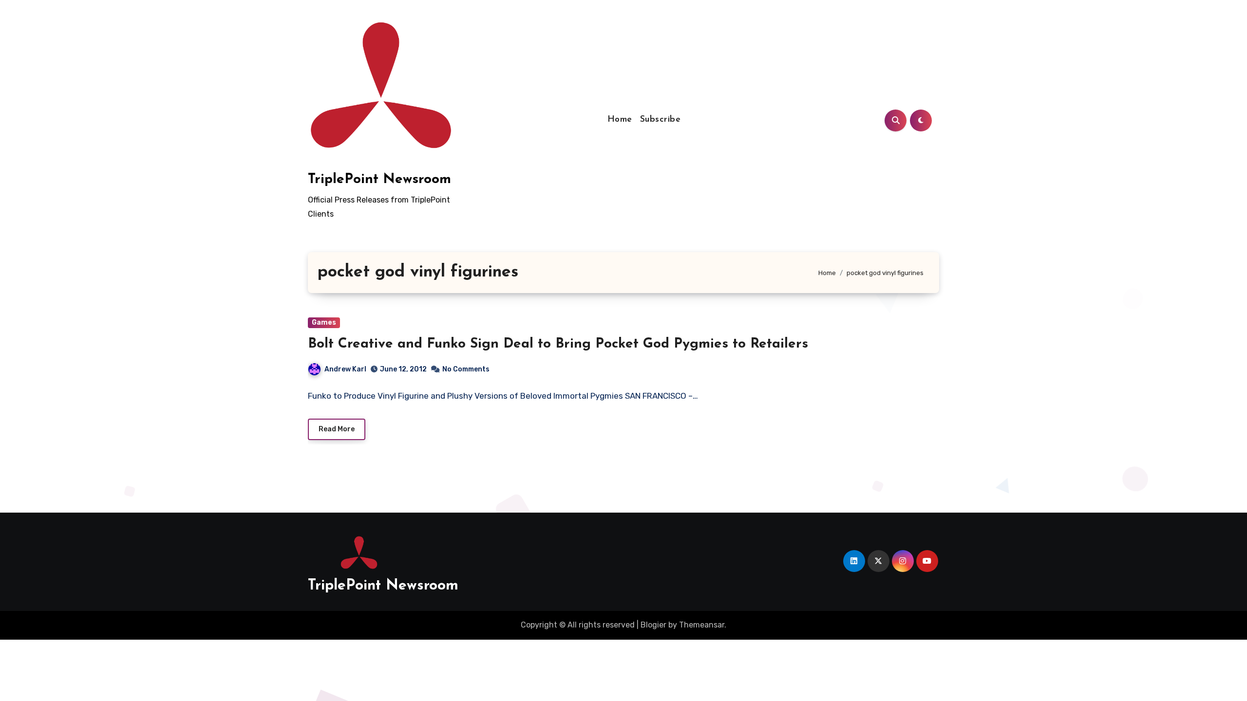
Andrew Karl (345, 369)
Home (619, 119)
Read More (337, 429)
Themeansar (701, 624)
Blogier (653, 624)
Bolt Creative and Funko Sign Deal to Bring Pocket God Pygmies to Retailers (558, 344)
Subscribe (660, 119)
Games (324, 322)
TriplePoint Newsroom (379, 179)
